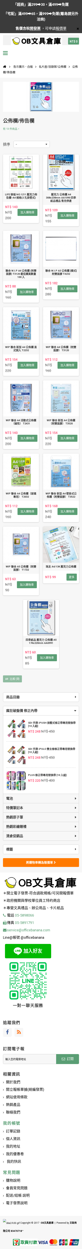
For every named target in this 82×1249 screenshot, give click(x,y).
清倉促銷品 (14, 836)
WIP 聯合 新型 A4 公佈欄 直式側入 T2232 (21, 349)
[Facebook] (7, 1032)
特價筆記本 (14, 808)
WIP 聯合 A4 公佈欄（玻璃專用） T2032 (21, 495)
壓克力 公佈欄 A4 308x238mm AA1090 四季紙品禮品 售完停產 (61, 197)
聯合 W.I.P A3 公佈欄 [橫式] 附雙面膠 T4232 (61, 272)
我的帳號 (11, 1123)
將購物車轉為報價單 (40, 862)
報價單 (61, 28)
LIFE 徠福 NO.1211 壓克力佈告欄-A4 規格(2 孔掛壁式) (21, 196)
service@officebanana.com (28, 930)
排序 (6, 144)
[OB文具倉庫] (36, 41)
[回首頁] (4, 66)
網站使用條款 (16, 1097)
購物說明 (13, 1180)
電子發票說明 (16, 1203)
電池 (9, 798)
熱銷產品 (13, 1105)
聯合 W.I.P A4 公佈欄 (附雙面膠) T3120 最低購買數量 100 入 (21, 274)
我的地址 (13, 1146)
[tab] (41, 710)
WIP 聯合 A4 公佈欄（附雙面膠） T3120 (61, 349)
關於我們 (13, 1082)
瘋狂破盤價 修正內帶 (21, 711)
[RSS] (19, 1032)
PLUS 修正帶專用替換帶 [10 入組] (47, 775)
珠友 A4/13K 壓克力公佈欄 (61, 566)
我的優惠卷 (15, 1154)
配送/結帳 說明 (18, 1195)
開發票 (35, 28)
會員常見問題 (16, 1188)
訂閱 (70, 1059)
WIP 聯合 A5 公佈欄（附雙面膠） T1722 (21, 568)
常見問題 (11, 1172)
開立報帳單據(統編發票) (25, 1089)
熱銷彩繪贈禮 (16, 827)
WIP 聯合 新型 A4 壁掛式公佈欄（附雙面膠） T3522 (61, 495)
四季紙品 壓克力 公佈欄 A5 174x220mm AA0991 (41, 641)
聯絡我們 (13, 1112)
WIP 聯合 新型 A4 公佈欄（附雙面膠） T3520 (61, 422)
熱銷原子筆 (14, 817)
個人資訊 (13, 1139)
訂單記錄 (13, 1131)
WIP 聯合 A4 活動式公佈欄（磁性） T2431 (21, 422)
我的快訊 (13, 1161)
